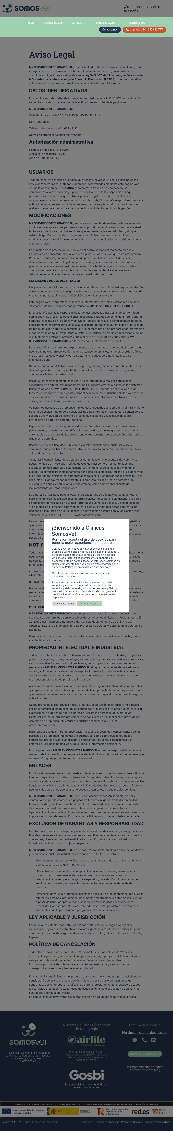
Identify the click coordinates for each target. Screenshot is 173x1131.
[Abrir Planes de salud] (117, 23)
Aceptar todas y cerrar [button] (89, 603)
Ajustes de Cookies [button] (64, 603)
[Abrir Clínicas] (84, 23)
